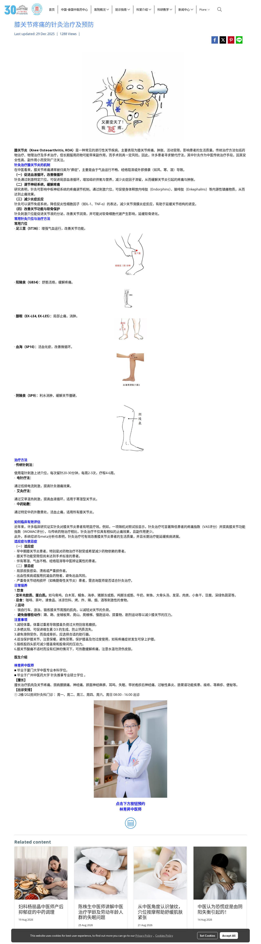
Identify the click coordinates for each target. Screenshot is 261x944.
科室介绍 (142, 9)
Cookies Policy (164, 935)
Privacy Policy (143, 935)
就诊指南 (121, 9)
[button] (219, 9)
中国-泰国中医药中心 (74, 9)
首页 (52, 9)
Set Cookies (207, 935)
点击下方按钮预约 (130, 803)
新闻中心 (184, 9)
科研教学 (163, 9)
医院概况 (100, 9)
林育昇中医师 (130, 809)
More (203, 9)
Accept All (229, 935)
